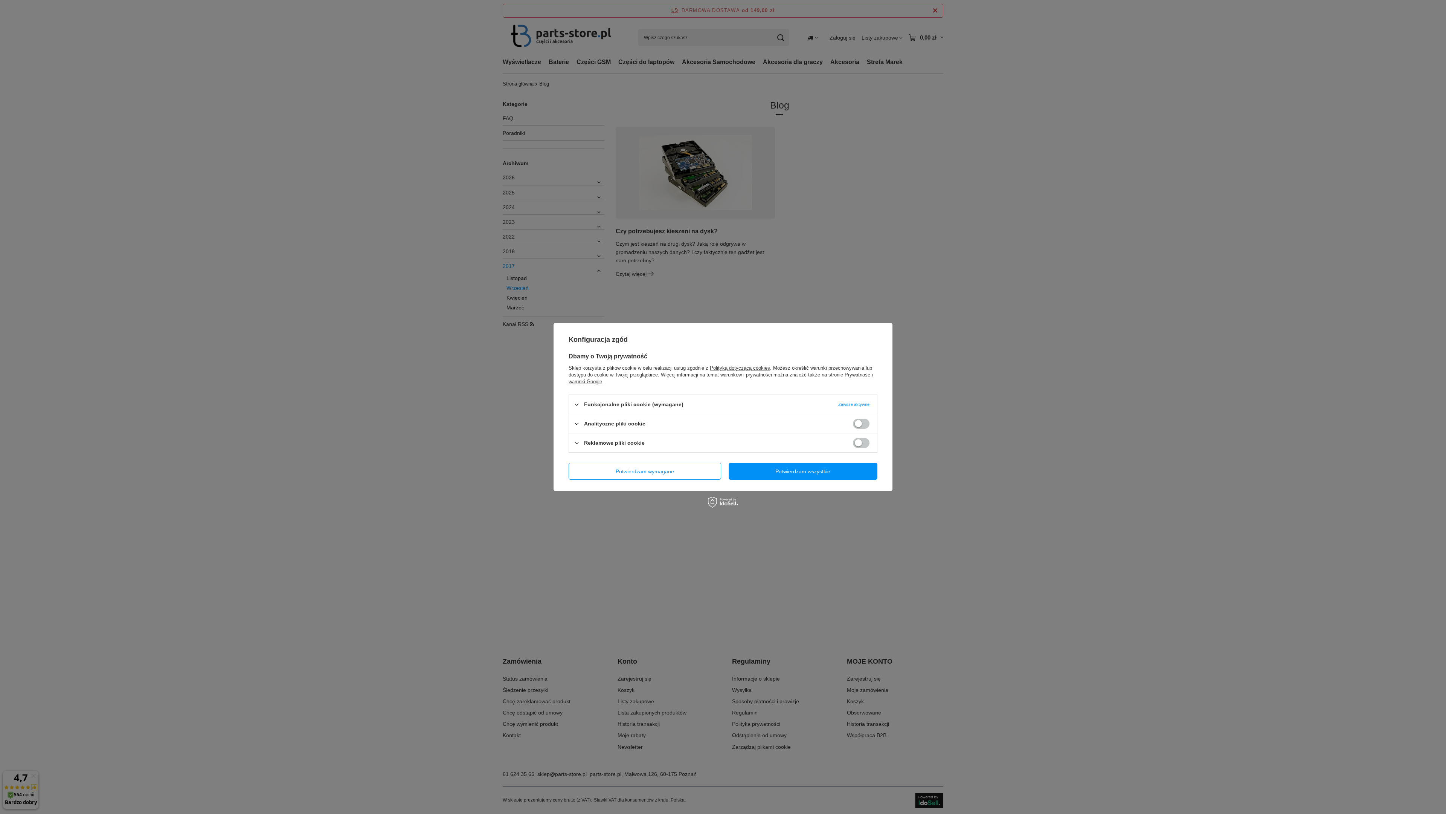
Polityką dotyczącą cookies (740, 368)
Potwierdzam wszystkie (802, 471)
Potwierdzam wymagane (645, 471)
